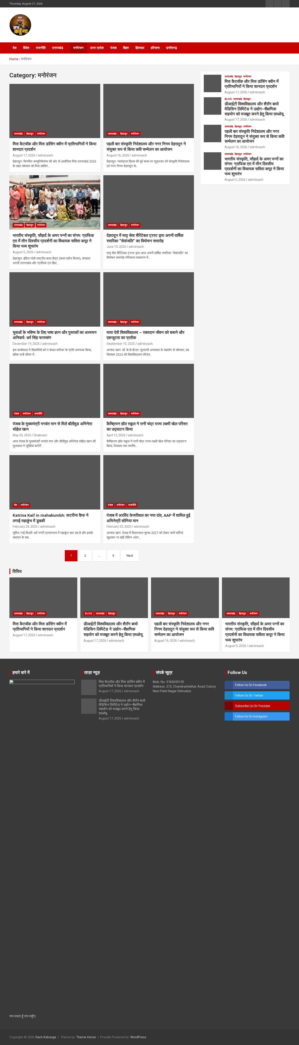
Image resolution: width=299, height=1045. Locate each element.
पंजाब (113, 48)
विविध (17, 571)
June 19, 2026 (116, 246)
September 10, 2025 (121, 343)
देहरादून (29, 133)
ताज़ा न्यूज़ (92, 672)
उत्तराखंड (57, 48)
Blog (228, 99)
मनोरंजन (78, 48)
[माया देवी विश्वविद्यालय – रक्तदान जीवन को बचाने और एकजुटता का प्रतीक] (148, 299)
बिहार (126, 48)
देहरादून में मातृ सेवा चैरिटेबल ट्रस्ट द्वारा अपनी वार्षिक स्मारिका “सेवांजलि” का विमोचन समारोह (145, 238)
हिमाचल (139, 48)
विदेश (26, 48)
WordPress (138, 1037)
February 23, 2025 (119, 526)
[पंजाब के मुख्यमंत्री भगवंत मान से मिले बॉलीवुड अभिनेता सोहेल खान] (54, 391)
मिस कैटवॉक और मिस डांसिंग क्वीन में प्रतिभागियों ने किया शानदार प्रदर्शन (252, 84)
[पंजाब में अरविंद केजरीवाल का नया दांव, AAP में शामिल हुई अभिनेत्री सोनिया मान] (148, 482)
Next (130, 556)
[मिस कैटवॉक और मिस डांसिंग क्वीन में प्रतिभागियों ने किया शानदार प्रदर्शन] (54, 111)
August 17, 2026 (24, 155)
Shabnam (40, 435)
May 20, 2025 (22, 435)
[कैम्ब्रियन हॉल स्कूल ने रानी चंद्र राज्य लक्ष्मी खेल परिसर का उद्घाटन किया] (148, 391)
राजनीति (41, 48)
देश (15, 48)
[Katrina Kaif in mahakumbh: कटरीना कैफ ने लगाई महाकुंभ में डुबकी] (54, 482)
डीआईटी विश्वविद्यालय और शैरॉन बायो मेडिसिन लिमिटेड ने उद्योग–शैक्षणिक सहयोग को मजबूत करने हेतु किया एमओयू (254, 108)
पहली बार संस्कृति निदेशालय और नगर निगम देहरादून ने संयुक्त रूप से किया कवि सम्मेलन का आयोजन (146, 146)
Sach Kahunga (45, 1037)
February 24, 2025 (25, 526)
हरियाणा (155, 48)
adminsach (45, 155)
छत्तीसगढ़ (171, 48)
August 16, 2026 (118, 155)
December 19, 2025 (26, 343)
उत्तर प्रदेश (97, 48)
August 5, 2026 (23, 252)
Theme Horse (86, 1037)
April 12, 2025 (116, 435)
